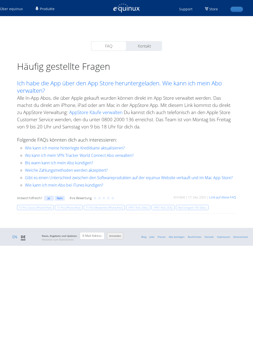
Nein (60, 198)
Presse (162, 237)
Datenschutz (240, 237)
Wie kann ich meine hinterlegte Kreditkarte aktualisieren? (75, 148)
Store (213, 9)
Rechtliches (194, 237)
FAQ (108, 46)
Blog (143, 237)
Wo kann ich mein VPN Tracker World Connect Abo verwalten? (79, 155)
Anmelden (115, 236)
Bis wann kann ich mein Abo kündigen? (59, 163)
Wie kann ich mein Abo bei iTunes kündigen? (64, 185)
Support (185, 9)
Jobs (151, 237)
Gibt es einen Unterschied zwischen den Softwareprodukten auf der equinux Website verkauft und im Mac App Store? (129, 177)
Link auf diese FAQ (222, 197)
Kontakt (144, 46)
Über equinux (11, 8)
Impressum (223, 237)
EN (14, 236)
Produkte (47, 8)
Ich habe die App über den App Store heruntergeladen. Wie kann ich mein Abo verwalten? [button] (119, 86)
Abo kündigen (177, 237)
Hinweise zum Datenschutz (58, 239)
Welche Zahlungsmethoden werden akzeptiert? (66, 170)
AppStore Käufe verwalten (96, 112)
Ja (49, 198)
